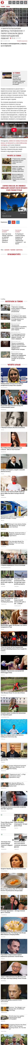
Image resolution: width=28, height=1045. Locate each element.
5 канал (25, 25)
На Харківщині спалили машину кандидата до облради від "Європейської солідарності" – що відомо (20, 238)
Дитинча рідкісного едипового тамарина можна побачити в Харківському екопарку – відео (18, 177)
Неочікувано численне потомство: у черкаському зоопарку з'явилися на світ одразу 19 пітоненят (19, 79)
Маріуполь (18, 38)
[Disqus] (14, 278)
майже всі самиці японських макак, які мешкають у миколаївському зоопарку (14, 143)
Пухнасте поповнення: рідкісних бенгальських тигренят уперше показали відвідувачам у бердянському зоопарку (18, 346)
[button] (3, 205)
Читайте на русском (22, 40)
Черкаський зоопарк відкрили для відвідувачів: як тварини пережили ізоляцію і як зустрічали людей (18, 357)
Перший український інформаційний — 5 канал (2, 2)
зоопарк (6, 250)
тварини (12, 250)
